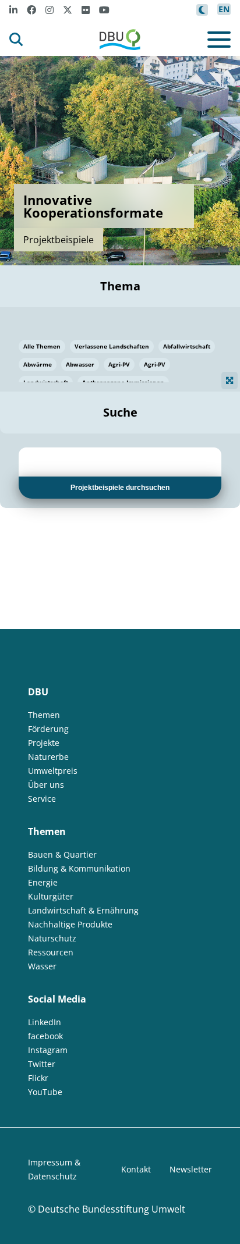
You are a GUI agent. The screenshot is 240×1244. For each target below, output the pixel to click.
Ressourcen (50, 952)
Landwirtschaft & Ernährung (83, 910)
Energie (43, 882)
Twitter (41, 1063)
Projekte (43, 742)
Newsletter (191, 1169)
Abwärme (37, 364)
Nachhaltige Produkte (70, 924)
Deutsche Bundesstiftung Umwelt (111, 1209)
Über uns (46, 784)
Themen (44, 714)
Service (42, 798)
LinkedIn (44, 1022)
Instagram (48, 1049)
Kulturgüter (50, 896)
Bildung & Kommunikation (79, 868)
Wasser (42, 966)
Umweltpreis (52, 770)
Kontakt (136, 1169)
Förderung (48, 728)
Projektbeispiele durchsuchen (120, 488)
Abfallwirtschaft (186, 346)
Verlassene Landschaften (112, 346)
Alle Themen (42, 346)
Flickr (38, 1077)
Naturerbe (48, 756)
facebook (45, 1036)
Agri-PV (119, 364)
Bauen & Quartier (62, 854)
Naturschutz (52, 938)
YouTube (45, 1091)
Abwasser (80, 364)
